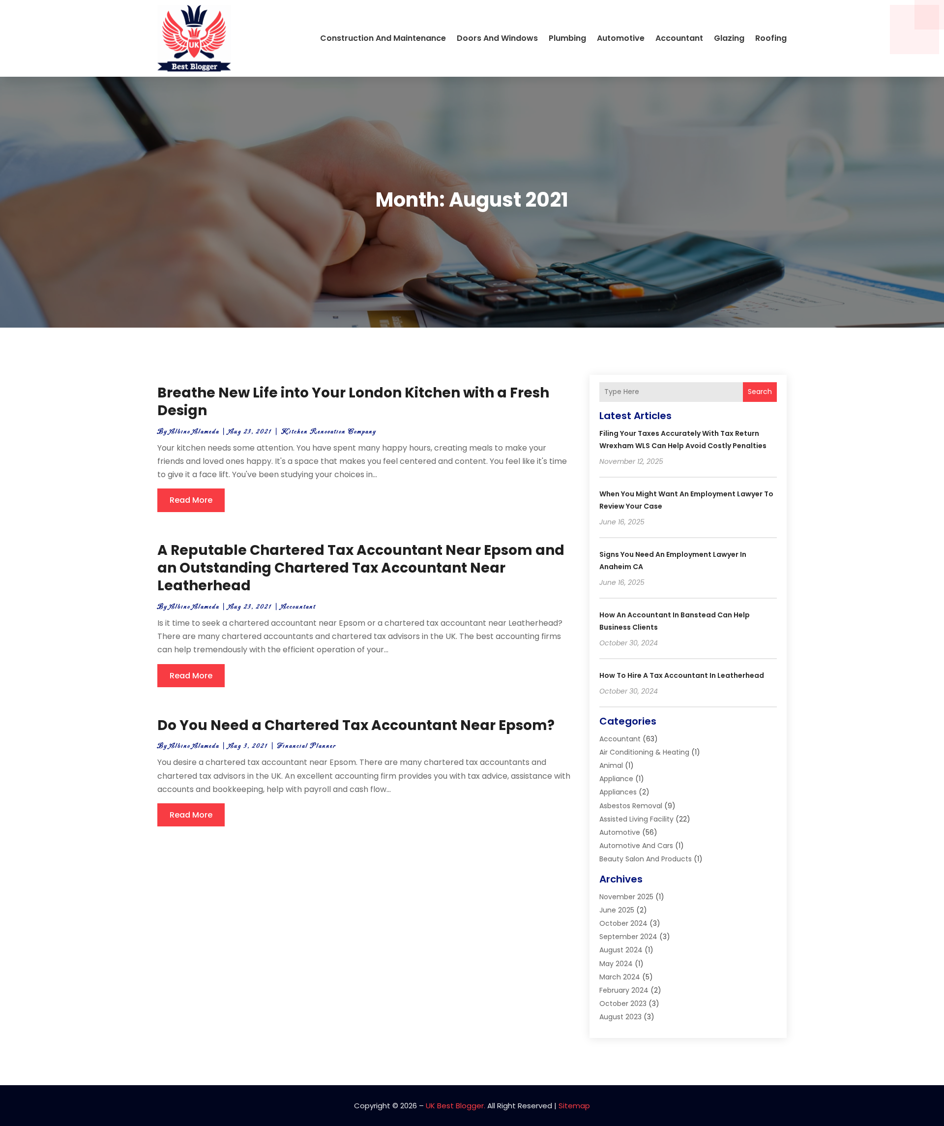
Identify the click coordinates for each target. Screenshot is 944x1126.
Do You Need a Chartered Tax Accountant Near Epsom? (356, 725)
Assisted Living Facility (636, 819)
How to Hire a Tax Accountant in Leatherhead (681, 675)
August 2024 (621, 950)
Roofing (771, 38)
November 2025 (626, 897)
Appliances (618, 792)
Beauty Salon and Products (645, 859)
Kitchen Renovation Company (328, 431)
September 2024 (628, 937)
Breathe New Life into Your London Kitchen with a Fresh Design (353, 401)
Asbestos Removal (630, 806)
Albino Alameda (194, 431)
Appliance (616, 779)
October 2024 (623, 923)
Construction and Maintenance (383, 38)
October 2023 (623, 1003)
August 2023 (620, 1017)
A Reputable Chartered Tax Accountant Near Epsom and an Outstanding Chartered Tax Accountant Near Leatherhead (360, 568)
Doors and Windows (497, 38)
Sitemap (574, 1105)
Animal (611, 765)
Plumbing (567, 38)
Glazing (729, 38)
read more (191, 500)
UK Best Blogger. (455, 1105)
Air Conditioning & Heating (644, 752)
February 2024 (624, 990)
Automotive (621, 38)
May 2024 (616, 964)
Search (760, 391)
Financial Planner (306, 746)
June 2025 (616, 910)
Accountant (679, 38)
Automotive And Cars (636, 846)
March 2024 (619, 977)
